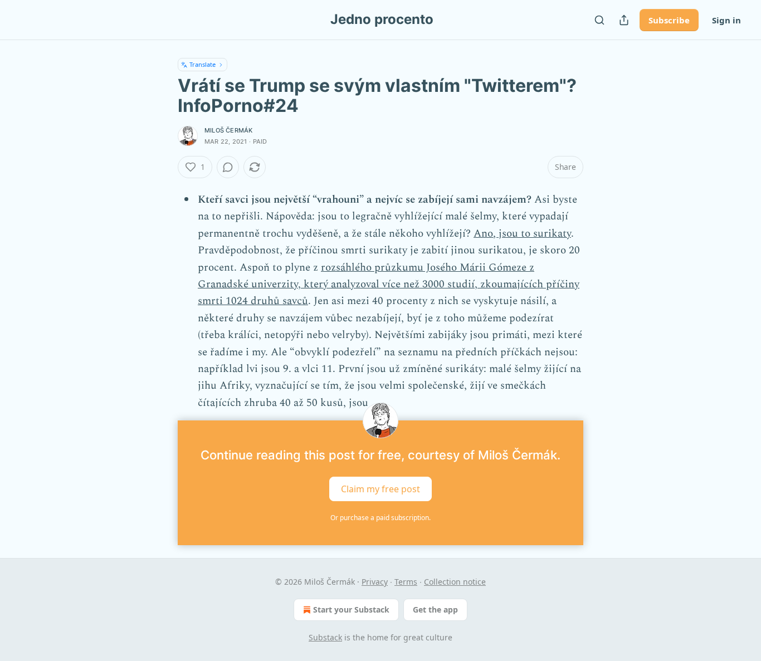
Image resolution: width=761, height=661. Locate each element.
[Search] (599, 20)
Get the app (435, 609)
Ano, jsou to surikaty (522, 234)
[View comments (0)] (228, 167)
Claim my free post (380, 489)
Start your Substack (351, 609)
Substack (325, 637)
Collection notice (455, 581)
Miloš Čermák (228, 130)
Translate (202, 64)
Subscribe (669, 20)
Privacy (375, 581)
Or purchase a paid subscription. (380, 517)
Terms (405, 581)
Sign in (726, 20)
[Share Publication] (624, 20)
